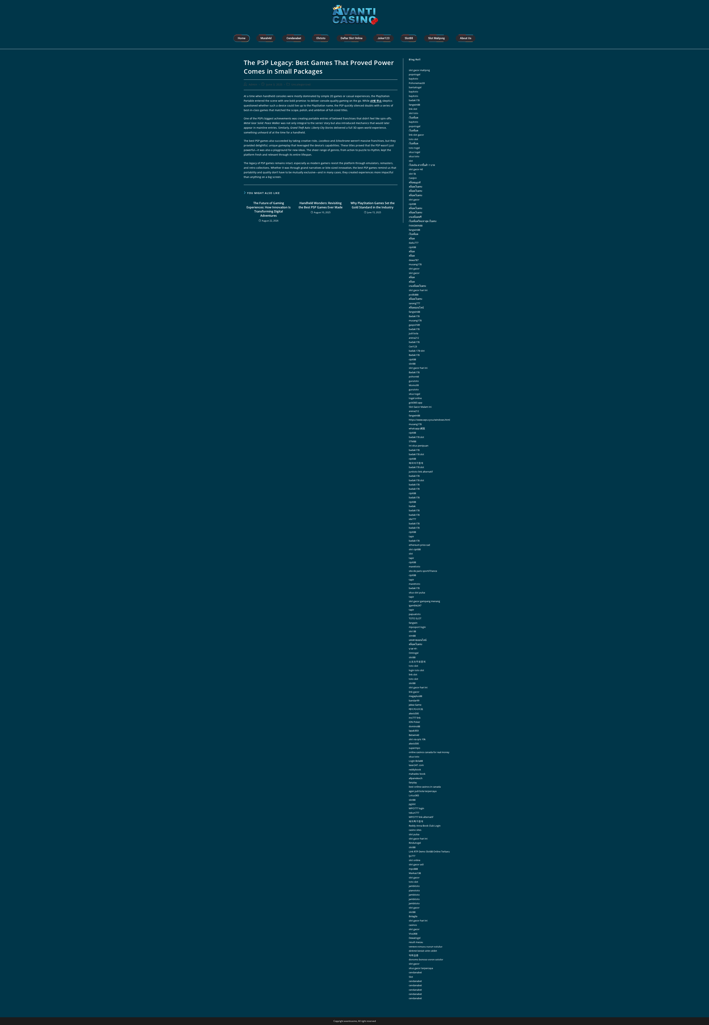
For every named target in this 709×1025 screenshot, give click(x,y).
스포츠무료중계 (417, 661)
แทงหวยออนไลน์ (418, 640)
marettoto (414, 566)
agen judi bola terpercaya (422, 791)
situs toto (414, 156)
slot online (414, 860)
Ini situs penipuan (418, 445)
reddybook (415, 769)
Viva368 (413, 933)
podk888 (413, 294)
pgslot (412, 804)
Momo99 (414, 385)
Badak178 (414, 316)
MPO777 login (416, 808)
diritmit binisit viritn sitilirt (423, 950)
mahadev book (417, 773)
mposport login (417, 627)
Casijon (413, 178)
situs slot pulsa (417, 592)
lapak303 (414, 730)
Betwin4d (414, 735)
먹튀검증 (413, 955)
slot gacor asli (416, 864)
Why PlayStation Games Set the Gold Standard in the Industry (373, 205)
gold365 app (415, 402)
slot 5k (412, 173)
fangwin (413, 622)
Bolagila (413, 916)
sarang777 (414, 303)
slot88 (412, 363)
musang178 (415, 264)
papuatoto (415, 614)
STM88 (412, 441)
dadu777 (413, 242)
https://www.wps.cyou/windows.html (429, 419)
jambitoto (414, 886)
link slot (413, 109)
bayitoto (413, 78)
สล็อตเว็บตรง (415, 186)
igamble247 (415, 605)
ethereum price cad (419, 545)
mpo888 (413, 869)
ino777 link (415, 717)
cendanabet (415, 972)
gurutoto (414, 381)
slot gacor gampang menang (424, 601)
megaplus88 (415, 696)
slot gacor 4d (416, 169)
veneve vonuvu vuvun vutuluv (425, 946)
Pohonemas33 (417, 83)
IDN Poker (414, 722)
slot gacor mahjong (419, 70)
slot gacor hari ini (418, 290)
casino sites (415, 830)
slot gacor (414, 199)
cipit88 (412, 204)
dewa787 (414, 260)
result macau (416, 942)
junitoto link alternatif (421, 471)
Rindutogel (415, 842)
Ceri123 (413, 346)
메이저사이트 (416, 709)
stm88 (412, 635)
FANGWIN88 (415, 225)
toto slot (413, 139)
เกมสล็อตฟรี (415, 217)
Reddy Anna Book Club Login (425, 825)
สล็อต (412, 238)
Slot (411, 976)
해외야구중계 (416, 463)
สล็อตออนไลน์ (416, 307)
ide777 (412, 519)
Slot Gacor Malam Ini (420, 406)
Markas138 (415, 873)
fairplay (413, 782)
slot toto (413, 113)
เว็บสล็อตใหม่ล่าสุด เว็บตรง (422, 221)
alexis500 (414, 713)
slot (411, 160)
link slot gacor (416, 134)
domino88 (414, 726)
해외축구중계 (416, 821)
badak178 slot (416, 437)
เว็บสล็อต (413, 117)
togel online (415, 398)
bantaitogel (415, 87)
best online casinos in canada (425, 786)
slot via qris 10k (417, 739)
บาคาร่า (413, 648)
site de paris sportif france (423, 571)
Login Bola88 (416, 761)
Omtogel (413, 653)
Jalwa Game (415, 704)
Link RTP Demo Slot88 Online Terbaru (429, 851)
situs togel (414, 152)
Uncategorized (301, 84)
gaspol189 (414, 325)
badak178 (414, 100)
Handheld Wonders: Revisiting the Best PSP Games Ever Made (320, 205)
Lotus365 (414, 795)
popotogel (414, 74)
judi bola (413, 333)
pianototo (414, 890)
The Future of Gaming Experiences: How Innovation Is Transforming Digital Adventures (268, 209)
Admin (253, 84)
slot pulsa (414, 834)
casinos (413, 925)
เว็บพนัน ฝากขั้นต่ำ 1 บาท (422, 165)
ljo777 (412, 856)
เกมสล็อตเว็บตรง (417, 286)
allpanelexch (415, 778)
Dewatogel (414, 938)
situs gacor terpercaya (421, 968)
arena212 (414, 337)
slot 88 (412, 631)
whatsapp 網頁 (417, 428)
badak (412, 506)
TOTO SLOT (415, 618)
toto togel (414, 148)
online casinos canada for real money (429, 752)
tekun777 (414, 812)
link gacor (414, 691)
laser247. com (416, 765)
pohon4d (414, 376)
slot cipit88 (415, 549)
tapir (411, 536)
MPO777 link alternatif (421, 817)
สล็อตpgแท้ (415, 182)
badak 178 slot (417, 350)
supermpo (414, 748)
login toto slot (416, 670)
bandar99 (414, 700)
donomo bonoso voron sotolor (426, 959)
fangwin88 (414, 104)
